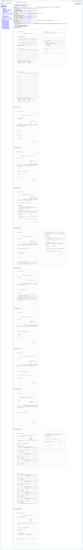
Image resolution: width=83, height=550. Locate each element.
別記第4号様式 (29, 13)
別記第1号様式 (32, 8)
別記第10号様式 (49, 20)
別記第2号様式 (29, 10)
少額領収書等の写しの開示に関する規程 (19, 4)
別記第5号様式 (35, 13)
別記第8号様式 (28, 17)
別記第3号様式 (29, 11)
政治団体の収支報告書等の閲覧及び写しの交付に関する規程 (47, 23)
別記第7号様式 (30, 16)
